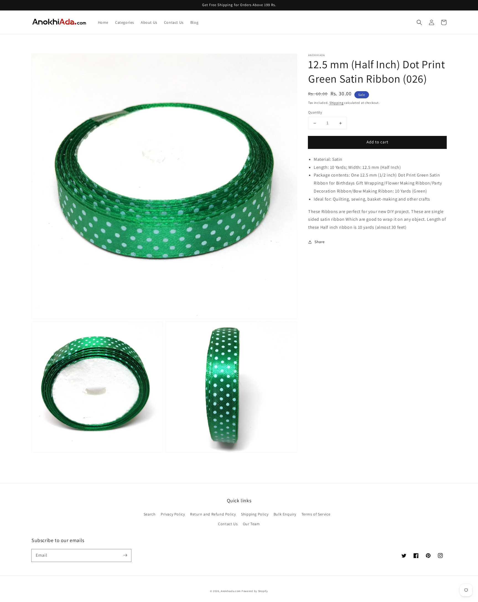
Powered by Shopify (254, 591)
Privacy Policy (173, 514)
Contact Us (228, 523)
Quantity (315, 112)
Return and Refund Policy (213, 514)
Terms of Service (316, 514)
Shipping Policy (254, 514)
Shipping (336, 103)
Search (150, 514)
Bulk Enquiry (285, 514)
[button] (419, 22)
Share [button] (320, 241)
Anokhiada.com (231, 591)
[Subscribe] (125, 555)
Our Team (251, 523)
